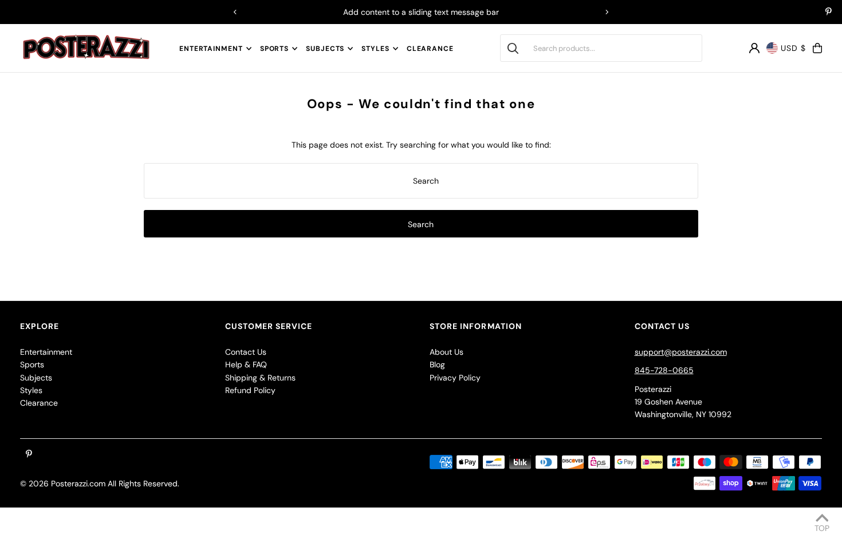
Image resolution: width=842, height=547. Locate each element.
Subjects (325, 48)
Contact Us (245, 352)
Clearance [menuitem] (430, 48)
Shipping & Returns (260, 377)
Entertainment (211, 48)
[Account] (754, 48)
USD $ (793, 48)
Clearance (39, 403)
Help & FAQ (246, 364)
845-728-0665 (664, 370)
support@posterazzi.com (681, 352)
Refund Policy (250, 390)
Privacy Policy (455, 377)
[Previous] (235, 12)
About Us (446, 352)
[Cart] (817, 48)
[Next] (606, 12)
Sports (274, 48)
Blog (437, 364)
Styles (375, 48)
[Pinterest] (828, 12)
